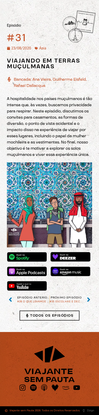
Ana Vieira (41, 79)
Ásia (42, 48)
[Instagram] (22, 387)
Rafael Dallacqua (29, 86)
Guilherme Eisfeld (69, 79)
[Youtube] (77, 387)
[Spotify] (33, 387)
